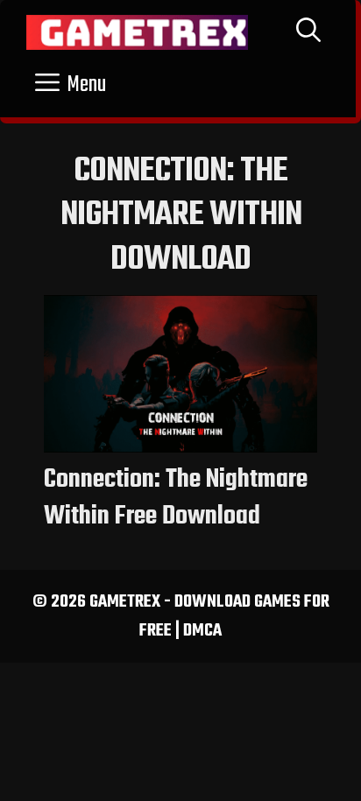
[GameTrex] (137, 32)
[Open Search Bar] (308, 32)
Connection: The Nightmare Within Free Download (176, 498)
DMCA (202, 630)
